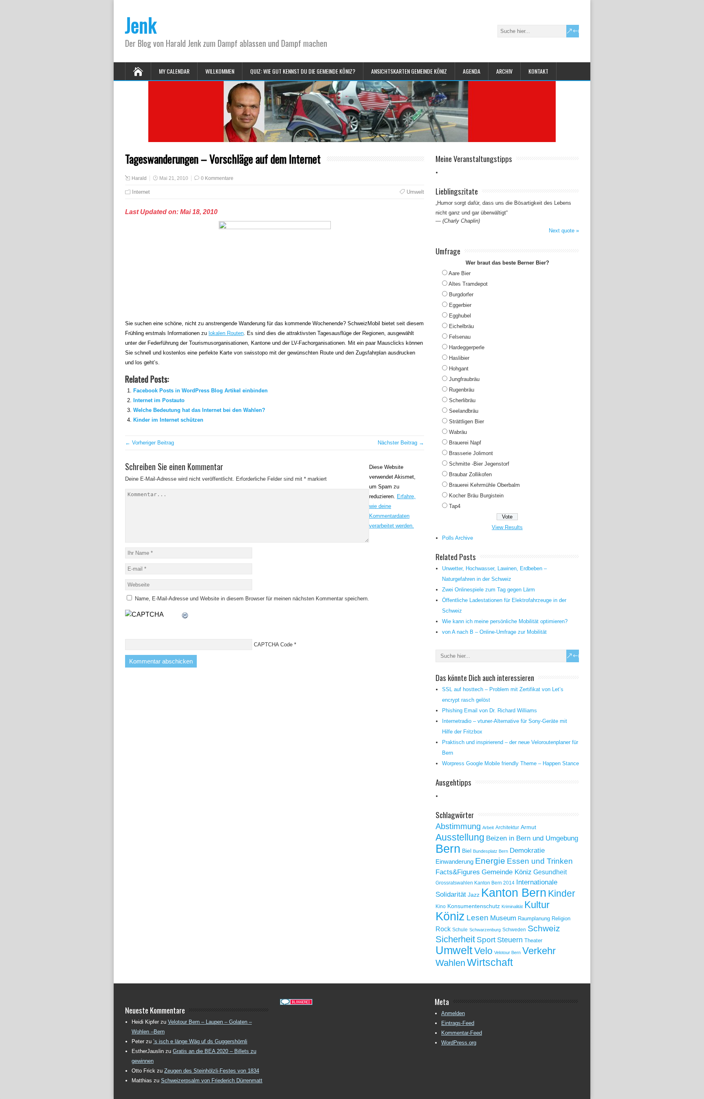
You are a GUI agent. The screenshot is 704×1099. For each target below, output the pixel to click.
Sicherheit (455, 939)
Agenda (471, 71)
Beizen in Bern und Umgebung (532, 838)
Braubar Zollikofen (470, 474)
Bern (448, 848)
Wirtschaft (490, 962)
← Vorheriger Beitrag (149, 443)
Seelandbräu (463, 411)
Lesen (477, 917)
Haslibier (459, 358)
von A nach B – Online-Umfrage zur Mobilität (494, 632)
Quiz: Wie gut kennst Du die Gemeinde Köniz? (302, 71)
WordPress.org (458, 1043)
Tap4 (454, 506)
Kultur (537, 904)
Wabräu (458, 432)
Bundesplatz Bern (490, 851)
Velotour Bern (507, 952)
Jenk (140, 24)
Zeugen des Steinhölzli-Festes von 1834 (211, 1071)
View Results (507, 527)
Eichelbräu (461, 326)
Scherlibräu (462, 400)
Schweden (514, 930)
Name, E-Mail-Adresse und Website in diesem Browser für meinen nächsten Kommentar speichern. (252, 598)
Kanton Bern (513, 892)
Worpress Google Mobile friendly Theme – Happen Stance (510, 763)
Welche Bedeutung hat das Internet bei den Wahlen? (199, 410)
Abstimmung (458, 826)
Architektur (507, 827)
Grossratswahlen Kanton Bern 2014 (475, 883)
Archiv (504, 71)
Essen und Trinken (540, 861)
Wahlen (450, 963)
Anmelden (453, 1013)
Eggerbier (460, 305)
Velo (483, 951)
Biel (466, 850)
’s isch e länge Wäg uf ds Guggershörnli (200, 1041)
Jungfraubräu (464, 379)
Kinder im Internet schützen (168, 420)
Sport (486, 939)
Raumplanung (534, 918)
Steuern (510, 940)
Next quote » (564, 231)
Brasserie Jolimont (471, 453)
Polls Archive (457, 538)
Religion (561, 918)
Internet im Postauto (159, 400)
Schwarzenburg (485, 929)
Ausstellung (460, 837)
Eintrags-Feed (457, 1023)
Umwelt (415, 192)
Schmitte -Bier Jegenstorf (479, 464)
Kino (441, 906)
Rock (443, 929)
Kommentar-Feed (461, 1033)
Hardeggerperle (466, 347)
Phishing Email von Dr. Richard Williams (489, 710)
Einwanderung (454, 861)
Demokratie (527, 850)
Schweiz (544, 928)
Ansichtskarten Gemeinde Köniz (409, 71)
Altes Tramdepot (468, 284)
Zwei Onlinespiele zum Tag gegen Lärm (488, 590)
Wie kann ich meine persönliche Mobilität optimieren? (505, 621)
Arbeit (488, 827)
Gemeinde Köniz (507, 872)
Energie (490, 860)
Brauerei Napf (465, 443)
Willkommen (219, 71)
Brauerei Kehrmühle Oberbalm (484, 485)
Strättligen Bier (466, 421)
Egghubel (460, 316)
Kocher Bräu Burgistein (476, 496)
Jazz (474, 895)
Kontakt (538, 71)
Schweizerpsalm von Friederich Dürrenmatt (211, 1080)
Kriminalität (512, 906)
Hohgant (459, 369)
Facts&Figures (458, 872)
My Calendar (174, 71)
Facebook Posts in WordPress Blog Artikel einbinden (200, 390)
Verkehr (539, 951)
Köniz (450, 916)
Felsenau (460, 337)
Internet (141, 192)
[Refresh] (185, 614)
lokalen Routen (226, 333)
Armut (528, 827)
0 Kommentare (217, 178)
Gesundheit (550, 872)
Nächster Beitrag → (401, 443)
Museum (503, 918)
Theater (533, 940)
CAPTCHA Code (273, 644)
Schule (460, 930)
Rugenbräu (461, 390)
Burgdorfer (461, 294)
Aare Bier (460, 273)
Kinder (561, 893)
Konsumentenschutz (473, 906)
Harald (139, 178)
